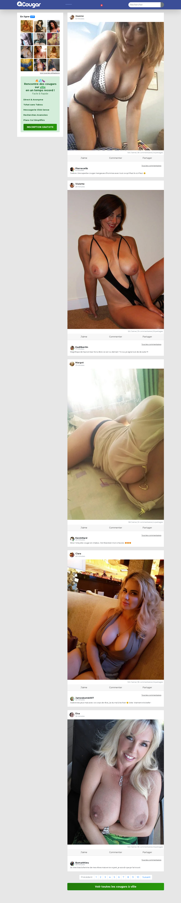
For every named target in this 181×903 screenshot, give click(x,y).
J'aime (84, 158)
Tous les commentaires (151, 166)
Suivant (146, 877)
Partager (147, 158)
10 (138, 877)
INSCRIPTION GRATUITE (40, 127)
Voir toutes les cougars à (115, 886)
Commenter (115, 158)
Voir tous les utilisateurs (50, 73)
